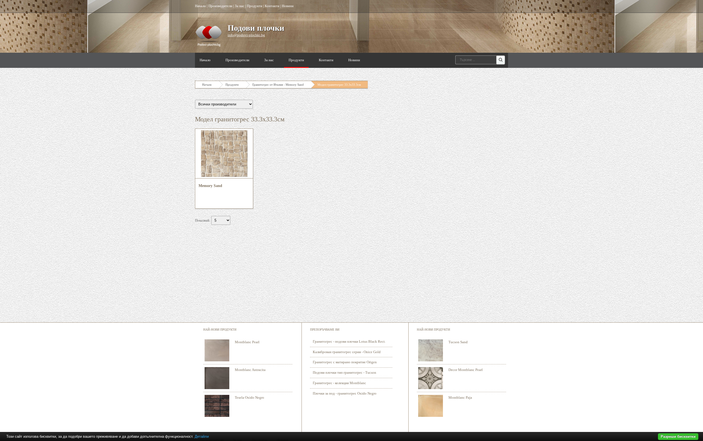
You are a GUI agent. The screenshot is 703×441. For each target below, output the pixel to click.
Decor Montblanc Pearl (465, 370)
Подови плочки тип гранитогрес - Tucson (344, 372)
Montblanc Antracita (250, 370)
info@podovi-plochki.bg (246, 35)
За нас (239, 6)
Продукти (254, 6)
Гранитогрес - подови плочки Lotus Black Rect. (349, 341)
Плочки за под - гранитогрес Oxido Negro (344, 393)
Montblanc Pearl (247, 342)
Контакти (272, 6)
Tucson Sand (458, 342)
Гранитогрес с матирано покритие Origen (345, 362)
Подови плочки (256, 27)
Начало (200, 6)
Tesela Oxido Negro (249, 397)
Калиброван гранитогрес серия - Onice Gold (347, 352)
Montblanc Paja (460, 397)
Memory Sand (210, 186)
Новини (288, 6)
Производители (220, 6)
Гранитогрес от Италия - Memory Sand (278, 84)
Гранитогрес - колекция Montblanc (339, 383)
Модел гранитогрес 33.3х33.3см (339, 84)
